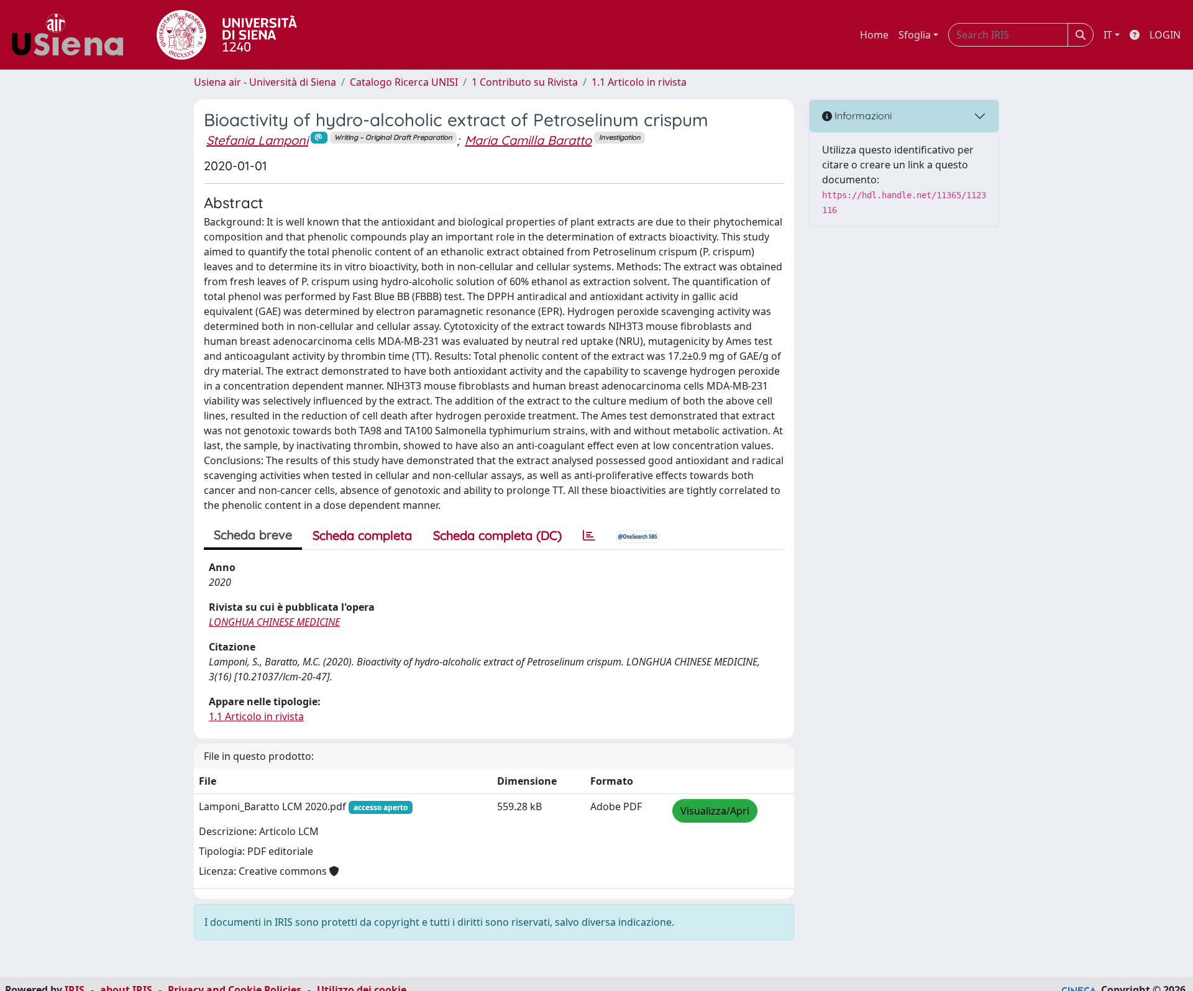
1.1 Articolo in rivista (639, 82)
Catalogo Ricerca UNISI (404, 82)
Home (874, 35)
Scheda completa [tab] (362, 535)
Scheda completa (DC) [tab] (497, 535)
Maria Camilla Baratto (528, 140)
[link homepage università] (227, 34)
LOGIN (1165, 35)
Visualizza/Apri (714, 811)
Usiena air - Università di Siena (265, 82)
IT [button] (1108, 35)
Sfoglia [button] (914, 35)
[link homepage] (72, 34)
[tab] (589, 536)
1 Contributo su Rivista (525, 82)
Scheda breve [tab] (253, 534)
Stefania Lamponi (257, 140)
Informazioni (862, 115)
